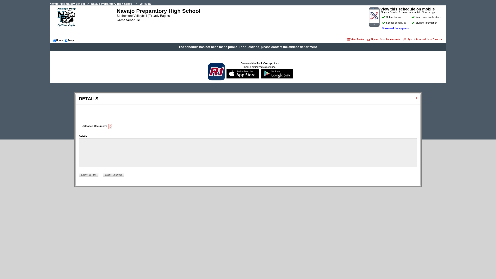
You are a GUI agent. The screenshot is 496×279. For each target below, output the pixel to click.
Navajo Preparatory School (67, 3)
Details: (83, 136)
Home (59, 40)
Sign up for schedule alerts (385, 39)
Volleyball (146, 3)
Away (70, 40)
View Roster (357, 39)
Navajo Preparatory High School (112, 3)
